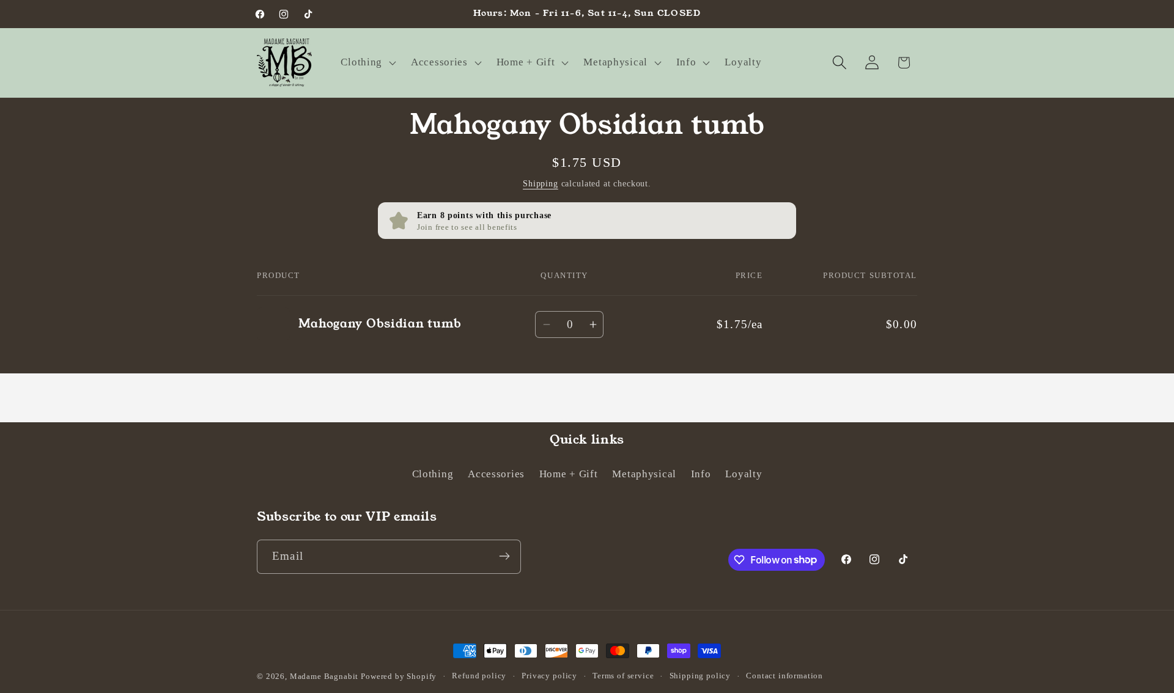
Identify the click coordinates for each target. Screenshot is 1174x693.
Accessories (496, 474)
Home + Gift (568, 474)
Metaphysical (644, 474)
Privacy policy (549, 675)
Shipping (540, 183)
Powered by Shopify (399, 676)
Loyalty (743, 474)
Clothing (433, 474)
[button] (367, 62)
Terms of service (623, 675)
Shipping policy (700, 675)
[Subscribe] (504, 556)
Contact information (784, 675)
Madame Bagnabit (325, 676)
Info (701, 474)
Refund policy (479, 675)
